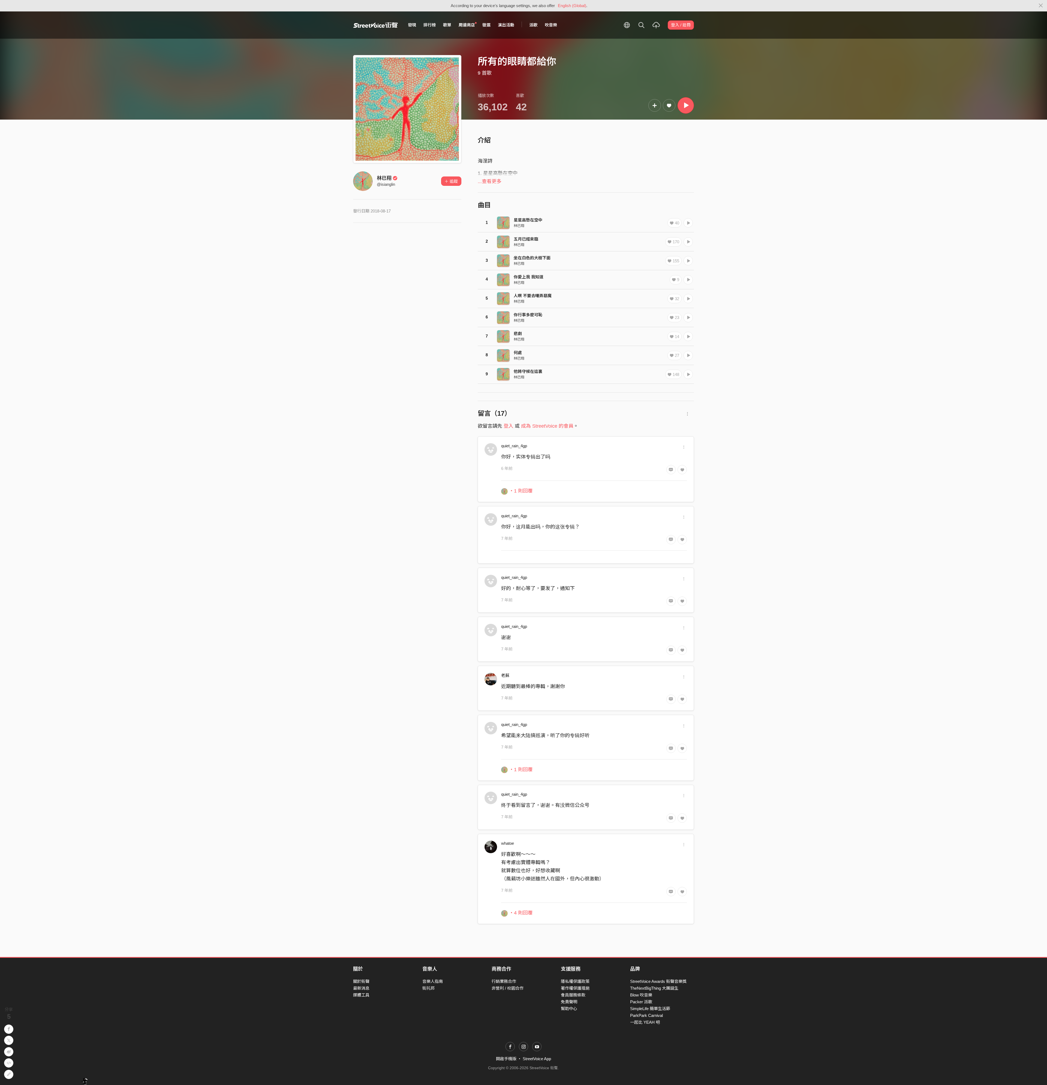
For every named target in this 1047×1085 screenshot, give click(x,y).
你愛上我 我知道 (528, 277)
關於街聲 (361, 981)
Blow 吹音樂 (641, 995)
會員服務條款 (573, 995)
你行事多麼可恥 (528, 314)
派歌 (533, 25)
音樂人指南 (432, 981)
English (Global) (572, 5)
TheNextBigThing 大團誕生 (654, 988)
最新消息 (361, 988)
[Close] (1041, 5)
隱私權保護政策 (575, 981)
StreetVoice (375, 25)
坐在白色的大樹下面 (532, 258)
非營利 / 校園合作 (508, 988)
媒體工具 (361, 995)
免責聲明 (569, 1001)
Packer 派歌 (641, 1001)
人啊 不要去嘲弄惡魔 (533, 295)
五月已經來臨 (526, 239)
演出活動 (506, 25)
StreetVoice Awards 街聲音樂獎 (658, 981)
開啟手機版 (506, 1058)
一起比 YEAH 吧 (645, 1022)
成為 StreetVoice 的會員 (547, 426)
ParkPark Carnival (646, 1015)
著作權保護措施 (575, 988)
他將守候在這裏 (528, 371)
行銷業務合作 (504, 981)
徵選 (486, 25)
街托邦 (428, 988)
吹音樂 (551, 25)
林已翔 (384, 178)
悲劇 (518, 333)
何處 (518, 352)
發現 (412, 25)
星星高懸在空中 (528, 220)
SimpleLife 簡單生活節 (650, 1008)
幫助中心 (569, 1008)
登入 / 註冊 (681, 25)
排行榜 (429, 25)
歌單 (447, 25)
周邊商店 (467, 25)
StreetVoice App (537, 1058)
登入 (508, 426)
